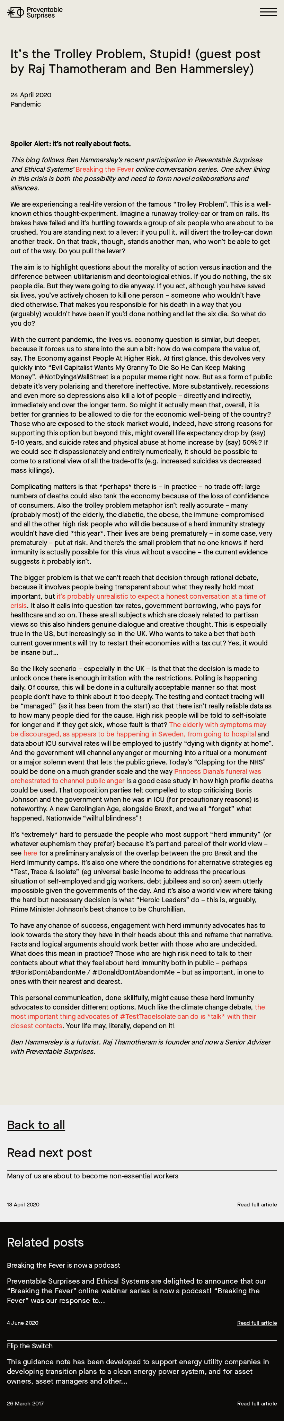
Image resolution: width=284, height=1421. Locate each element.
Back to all (36, 1125)
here (30, 853)
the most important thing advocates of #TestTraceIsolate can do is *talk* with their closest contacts (137, 1017)
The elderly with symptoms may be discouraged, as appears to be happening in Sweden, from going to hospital (138, 729)
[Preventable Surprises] (35, 13)
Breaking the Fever (105, 169)
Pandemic (25, 104)
